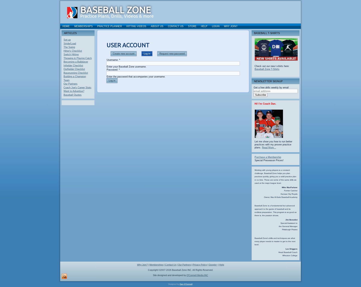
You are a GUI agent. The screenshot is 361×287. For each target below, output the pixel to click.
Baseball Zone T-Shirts (267, 69)
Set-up (67, 39)
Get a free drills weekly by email (271, 87)
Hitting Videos (136, 26)
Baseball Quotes (73, 94)
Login (215, 26)
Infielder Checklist (73, 65)
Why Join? (230, 26)
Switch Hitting (71, 54)
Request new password (172, 53)
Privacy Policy (200, 264)
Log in (147, 53)
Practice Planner (109, 26)
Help (204, 26)
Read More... (269, 147)
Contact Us (176, 26)
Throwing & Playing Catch (78, 58)
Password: (113, 69)
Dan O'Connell (186, 284)
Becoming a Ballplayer (76, 61)
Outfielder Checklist (74, 69)
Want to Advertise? (74, 91)
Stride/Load (70, 43)
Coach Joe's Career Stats (77, 87)
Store (192, 26)
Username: (113, 59)
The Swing (69, 47)
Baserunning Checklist (76, 72)
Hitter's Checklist (73, 50)
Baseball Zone (115, 10)
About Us (157, 26)
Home (66, 26)
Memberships (83, 26)
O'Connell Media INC (197, 275)
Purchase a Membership (268, 157)
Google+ (213, 264)
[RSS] (64, 276)
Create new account (123, 53)
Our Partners (70, 83)
